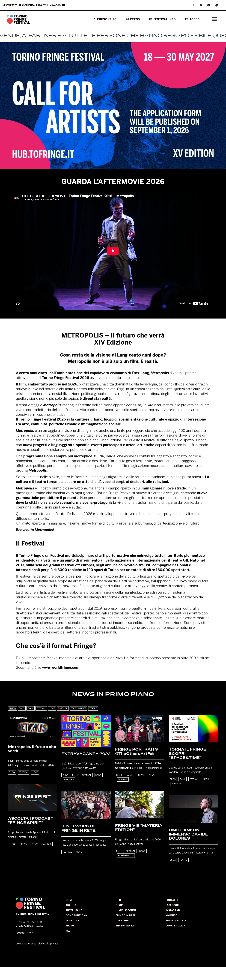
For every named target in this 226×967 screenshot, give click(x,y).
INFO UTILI (72, 920)
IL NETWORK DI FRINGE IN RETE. (78, 828)
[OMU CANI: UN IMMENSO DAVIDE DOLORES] (193, 809)
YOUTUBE (171, 915)
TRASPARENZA (125, 925)
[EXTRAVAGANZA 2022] (86, 731)
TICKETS (71, 905)
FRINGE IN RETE (126, 915)
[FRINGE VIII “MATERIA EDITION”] (139, 804)
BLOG (12, 772)
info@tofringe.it (24, 933)
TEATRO (184, 859)
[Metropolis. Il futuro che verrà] (32, 727)
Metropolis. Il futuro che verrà (32, 749)
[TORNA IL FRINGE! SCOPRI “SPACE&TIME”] (193, 728)
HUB (118, 900)
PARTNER (69, 779)
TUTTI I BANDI (74, 910)
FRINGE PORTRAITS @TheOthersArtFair (136, 751)
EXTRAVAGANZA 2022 (86, 754)
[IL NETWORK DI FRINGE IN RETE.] (86, 805)
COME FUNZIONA (76, 915)
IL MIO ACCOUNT (126, 910)
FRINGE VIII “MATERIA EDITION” (138, 828)
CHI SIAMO (122, 920)
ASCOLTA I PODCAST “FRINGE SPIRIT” (30, 820)
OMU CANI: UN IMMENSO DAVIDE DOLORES (188, 834)
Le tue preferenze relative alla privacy (37, 943)
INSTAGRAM (173, 910)
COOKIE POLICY (175, 925)
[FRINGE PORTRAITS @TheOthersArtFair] (139, 728)
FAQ (68, 930)
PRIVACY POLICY (176, 920)
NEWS (35, 772)
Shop (119, 905)
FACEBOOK (172, 905)
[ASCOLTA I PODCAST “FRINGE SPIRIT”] (32, 797)
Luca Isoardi (27, 875)
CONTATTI (172, 900)
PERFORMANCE (126, 855)
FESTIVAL (23, 772)
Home (69, 900)
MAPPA (70, 925)
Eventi (75, 775)
